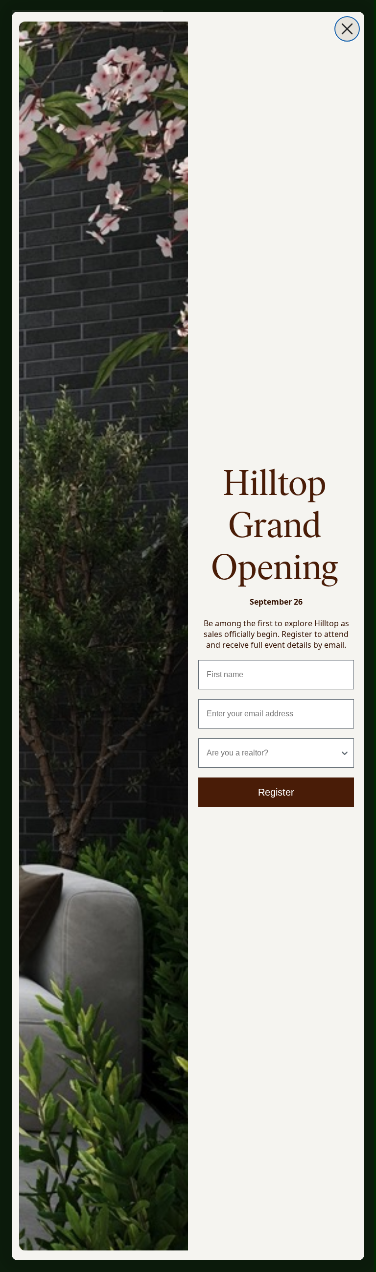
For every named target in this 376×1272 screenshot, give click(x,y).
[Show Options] (345, 753)
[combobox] (273, 753)
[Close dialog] (347, 29)
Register (276, 792)
